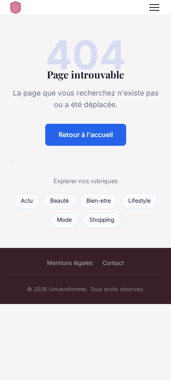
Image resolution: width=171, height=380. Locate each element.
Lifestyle (139, 200)
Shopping (101, 219)
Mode (64, 219)
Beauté (59, 200)
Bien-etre (98, 200)
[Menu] (154, 7)
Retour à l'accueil (86, 134)
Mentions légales (70, 262)
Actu (27, 200)
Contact (113, 262)
